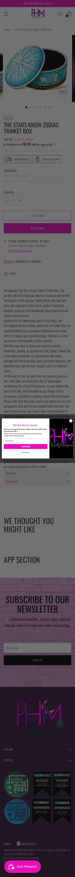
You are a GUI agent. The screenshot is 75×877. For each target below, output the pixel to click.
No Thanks (25, 452)
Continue (25, 446)
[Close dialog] (70, 420)
